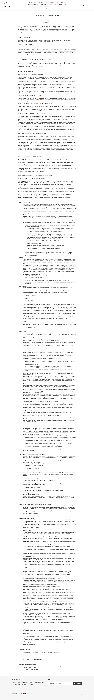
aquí (41, 659)
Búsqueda (14, 682)
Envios (30, 682)
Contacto (24, 684)
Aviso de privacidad (16, 684)
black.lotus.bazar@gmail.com (52, 253)
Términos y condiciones (39, 682)
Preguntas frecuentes (22, 682)
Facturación (30, 684)
